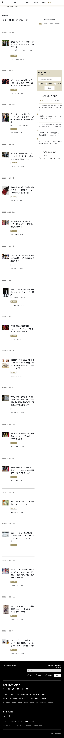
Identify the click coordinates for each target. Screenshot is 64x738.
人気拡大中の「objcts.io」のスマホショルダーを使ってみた (50, 117)
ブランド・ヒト (35, 2)
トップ (3, 6)
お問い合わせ (51, 702)
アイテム (13, 721)
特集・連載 (10, 6)
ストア (27, 2)
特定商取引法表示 (38, 725)
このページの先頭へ (11, 665)
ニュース (9, 2)
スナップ (43, 694)
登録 (49, 88)
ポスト (15, 698)
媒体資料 (20, 702)
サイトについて (6, 702)
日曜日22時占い (26, 694)
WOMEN (50, 83)
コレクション (7, 698)
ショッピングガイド (7, 725)
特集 (15, 2)
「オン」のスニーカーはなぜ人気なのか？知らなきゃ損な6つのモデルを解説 (50, 107)
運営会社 (26, 702)
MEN (42, 83)
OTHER (59, 83)
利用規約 (32, 702)
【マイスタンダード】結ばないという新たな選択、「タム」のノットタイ (50, 134)
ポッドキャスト (35, 698)
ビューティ (21, 2)
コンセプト (33, 721)
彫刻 (16, 6)
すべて (40, 23)
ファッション (48, 100)
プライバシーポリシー (41, 702)
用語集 (44, 698)
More (50, 2)
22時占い (44, 2)
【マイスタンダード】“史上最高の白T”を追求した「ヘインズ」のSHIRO (50, 125)
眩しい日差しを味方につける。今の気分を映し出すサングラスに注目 (50, 142)
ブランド (6, 721)
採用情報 (14, 702)
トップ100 (36, 694)
